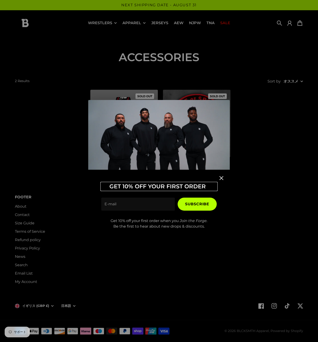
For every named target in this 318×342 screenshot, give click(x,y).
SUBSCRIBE (197, 204)
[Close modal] (221, 178)
